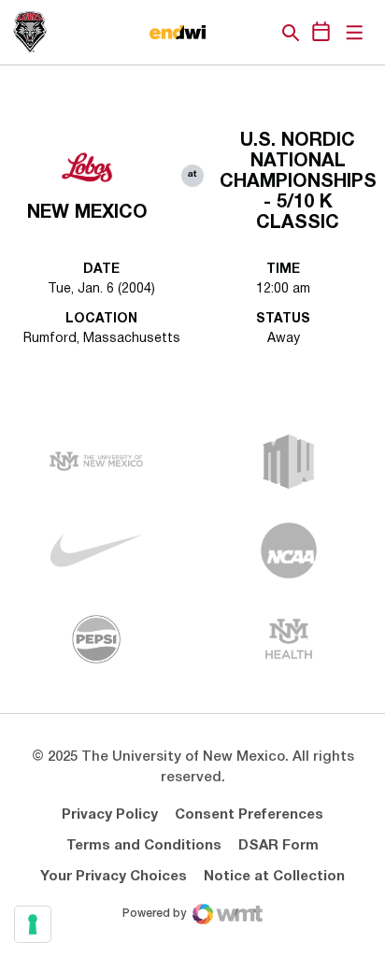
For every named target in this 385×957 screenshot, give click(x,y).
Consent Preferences (249, 814)
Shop (259, 33)
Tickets (226, 33)
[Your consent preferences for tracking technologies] (32, 924)
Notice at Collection (274, 876)
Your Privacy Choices (113, 876)
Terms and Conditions (143, 845)
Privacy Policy (110, 814)
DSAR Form (278, 845)
